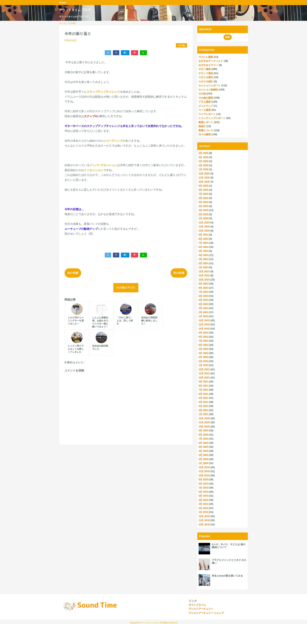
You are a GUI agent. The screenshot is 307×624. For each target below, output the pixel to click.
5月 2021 (203, 397)
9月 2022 (203, 332)
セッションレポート (210, 85)
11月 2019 (204, 471)
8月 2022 (203, 336)
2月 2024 (203, 263)
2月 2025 (203, 214)
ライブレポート (207, 114)
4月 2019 (203, 500)
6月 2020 (203, 442)
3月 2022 (203, 357)
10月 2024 (204, 230)
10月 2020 (204, 426)
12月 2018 (204, 516)
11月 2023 (204, 275)
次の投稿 (72, 272)
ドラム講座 (205, 101)
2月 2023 (203, 312)
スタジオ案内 (206, 77)
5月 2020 (203, 446)
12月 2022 (204, 320)
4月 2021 (203, 402)
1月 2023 (203, 316)
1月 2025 (203, 218)
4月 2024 (203, 255)
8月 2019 (203, 483)
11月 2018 (204, 520)
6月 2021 (203, 393)
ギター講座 (205, 69)
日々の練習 (205, 134)
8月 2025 (203, 189)
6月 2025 (203, 198)
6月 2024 (203, 247)
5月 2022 (203, 349)
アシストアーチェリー (201, 608)
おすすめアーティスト (211, 61)
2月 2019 (203, 508)
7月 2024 (203, 242)
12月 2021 (204, 369)
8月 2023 (203, 287)
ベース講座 (205, 109)
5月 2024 (203, 251)
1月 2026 (203, 169)
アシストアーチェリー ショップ (206, 613)
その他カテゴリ (125, 287)
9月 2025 (203, 185)
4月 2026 (203, 157)
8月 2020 (203, 434)
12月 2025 (204, 173)
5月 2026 (203, 153)
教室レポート (206, 122)
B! (125, 52)
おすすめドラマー (208, 65)
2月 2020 (203, 459)
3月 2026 (203, 161)
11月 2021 (204, 373)
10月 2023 (204, 279)
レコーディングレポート (212, 118)
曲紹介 (202, 126)
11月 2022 (204, 324)
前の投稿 (178, 272)
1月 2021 (203, 414)
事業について (206, 130)
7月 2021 (203, 389)
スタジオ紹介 (206, 81)
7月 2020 (203, 438)
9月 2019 (203, 479)
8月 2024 (203, 238)
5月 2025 (203, 202)
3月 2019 (203, 504)
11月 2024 (204, 226)
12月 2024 (204, 222)
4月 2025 (203, 206)
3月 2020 (203, 455)
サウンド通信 (206, 73)
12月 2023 (204, 271)
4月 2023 (203, 304)
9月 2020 (203, 430)
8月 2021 (203, 385)
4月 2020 (203, 451)
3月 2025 (203, 210)
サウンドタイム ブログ (75, 10)
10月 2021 (204, 377)
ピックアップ (206, 105)
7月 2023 (203, 291)
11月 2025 (204, 177)
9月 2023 (203, 283)
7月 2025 (203, 193)
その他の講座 (206, 97)
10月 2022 (204, 328)
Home (62, 2)
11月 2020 (204, 422)
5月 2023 (203, 300)
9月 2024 (203, 234)
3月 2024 (203, 259)
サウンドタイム (197, 604)
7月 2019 (203, 487)
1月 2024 (203, 267)
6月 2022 (203, 345)
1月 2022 (203, 365)
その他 (181, 45)
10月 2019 (204, 475)
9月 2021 (203, 381)
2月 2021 (203, 410)
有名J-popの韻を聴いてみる (227, 575)
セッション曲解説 (208, 89)
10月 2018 (204, 524)
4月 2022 (203, 353)
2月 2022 (203, 361)
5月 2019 (203, 495)
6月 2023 (203, 296)
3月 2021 (203, 406)
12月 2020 (204, 418)
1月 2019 (203, 512)
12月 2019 (204, 467)
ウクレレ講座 (206, 57)
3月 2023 (203, 308)
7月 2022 (203, 340)
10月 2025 (204, 181)
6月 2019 (203, 491)
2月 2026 (203, 165)
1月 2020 (203, 463)
